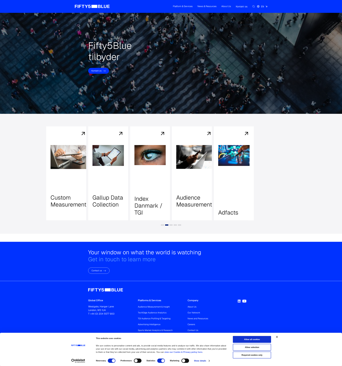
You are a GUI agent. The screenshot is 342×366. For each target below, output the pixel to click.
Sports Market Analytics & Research (155, 330)
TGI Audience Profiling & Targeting (154, 318)
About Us (192, 306)
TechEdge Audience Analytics (152, 312)
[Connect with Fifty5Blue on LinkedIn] (239, 301)
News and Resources (198, 318)
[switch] (137, 361)
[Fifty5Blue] (92, 6)
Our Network (194, 312)
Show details (200, 361)
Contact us (97, 270)
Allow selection (252, 347)
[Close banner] (277, 337)
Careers (191, 324)
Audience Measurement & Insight (154, 306)
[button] (183, 6)
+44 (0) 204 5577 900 (102, 313)
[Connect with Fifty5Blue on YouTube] (244, 301)
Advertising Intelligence (149, 324)
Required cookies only (252, 355)
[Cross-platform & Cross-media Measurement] (78, 134)
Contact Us (193, 330)
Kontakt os (96, 70)
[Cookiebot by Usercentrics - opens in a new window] (78, 361)
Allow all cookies (252, 339)
